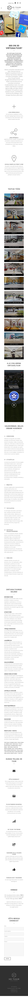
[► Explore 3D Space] (14, 204)
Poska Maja (14, 330)
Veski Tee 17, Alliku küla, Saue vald (14, 302)
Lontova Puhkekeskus (14, 219)
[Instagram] (17, 3)
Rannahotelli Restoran (14, 260)
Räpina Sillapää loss (14, 288)
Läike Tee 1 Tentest (14, 344)
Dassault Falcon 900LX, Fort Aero (14, 358)
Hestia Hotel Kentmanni (14, 247)
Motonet (14, 274)
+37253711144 (10, 3)
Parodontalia (14, 316)
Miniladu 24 (14, 233)
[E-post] (20, 3)
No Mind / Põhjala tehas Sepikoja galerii (14, 205)
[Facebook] (15, 3)
